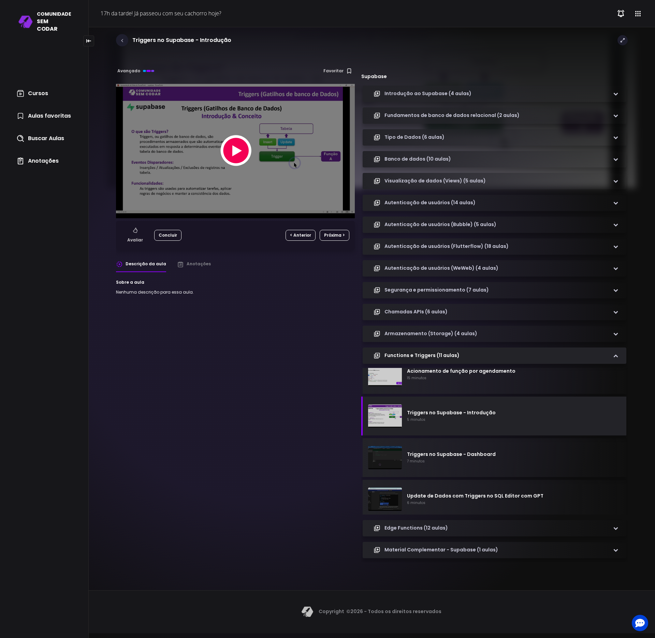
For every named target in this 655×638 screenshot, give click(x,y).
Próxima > (334, 235)
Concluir (168, 235)
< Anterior (300, 235)
